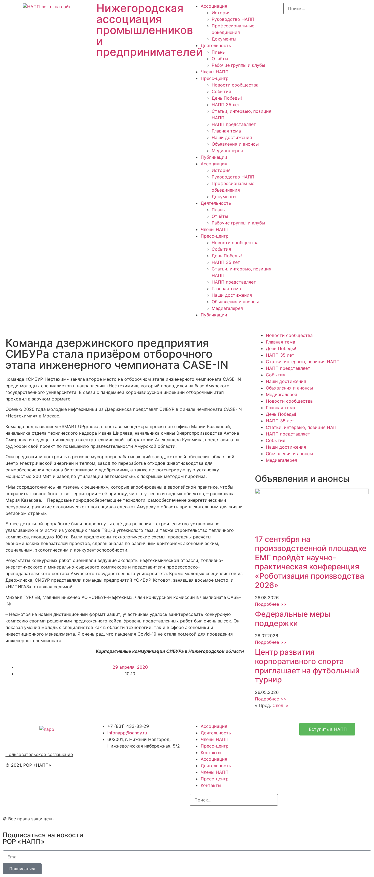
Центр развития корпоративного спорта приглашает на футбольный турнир (307, 665)
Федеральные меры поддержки (292, 618)
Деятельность (216, 45)
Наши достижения (232, 137)
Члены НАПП (215, 71)
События (221, 91)
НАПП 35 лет (226, 104)
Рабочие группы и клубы (238, 65)
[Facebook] (211, 818)
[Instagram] (196, 818)
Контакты (211, 752)
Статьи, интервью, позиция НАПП (303, 361)
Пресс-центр (215, 78)
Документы (224, 39)
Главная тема (226, 131)
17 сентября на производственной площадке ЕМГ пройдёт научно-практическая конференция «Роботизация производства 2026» (310, 562)
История (221, 12)
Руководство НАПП (233, 19)
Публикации (214, 157)
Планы (219, 52)
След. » (280, 705)
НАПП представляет (234, 124)
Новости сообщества (235, 85)
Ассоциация (214, 6)
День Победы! (227, 98)
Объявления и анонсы (235, 144)
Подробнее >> (270, 604)
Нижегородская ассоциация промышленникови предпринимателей (149, 30)
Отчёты (220, 58)
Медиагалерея (227, 150)
